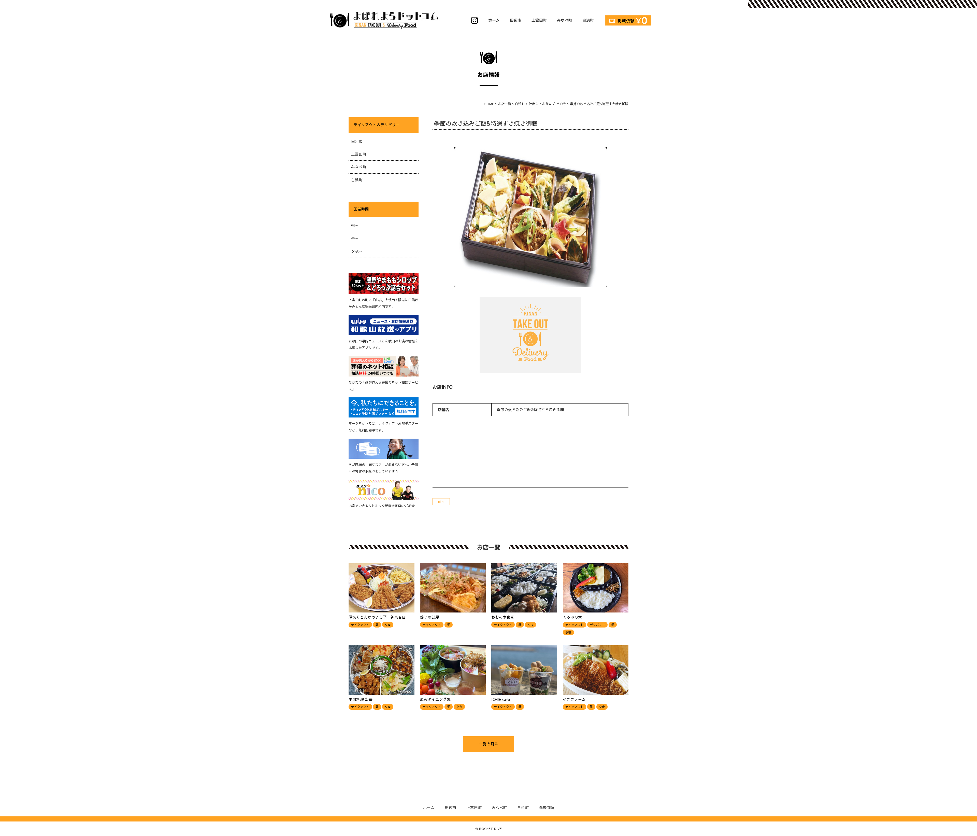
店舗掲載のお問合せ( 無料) (627, 18)
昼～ (355, 238)
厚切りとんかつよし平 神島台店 (377, 617)
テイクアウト (360, 625)
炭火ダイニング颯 (435, 699)
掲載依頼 (546, 807)
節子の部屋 (429, 617)
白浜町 (588, 20)
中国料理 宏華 (360, 699)
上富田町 (539, 20)
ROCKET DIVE (490, 828)
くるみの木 (572, 617)
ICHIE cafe (500, 699)
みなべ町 (564, 20)
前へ (441, 501)
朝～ (355, 225)
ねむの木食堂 (502, 617)
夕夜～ (357, 251)
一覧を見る (488, 743)
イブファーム (574, 699)
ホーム (494, 20)
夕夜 (388, 625)
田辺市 (515, 20)
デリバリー (597, 625)
